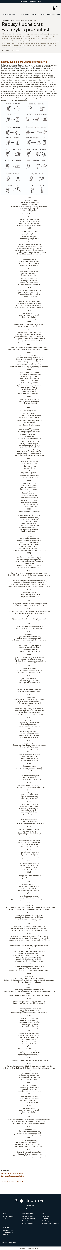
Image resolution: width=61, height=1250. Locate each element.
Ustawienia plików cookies (50, 1223)
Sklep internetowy (28, 1248)
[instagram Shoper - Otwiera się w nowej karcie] (31, 1209)
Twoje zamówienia (8, 1230)
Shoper (13, 1242)
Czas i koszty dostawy (28, 1218)
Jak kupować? (46, 1216)
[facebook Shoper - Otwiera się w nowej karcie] (27, 1209)
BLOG (12, 20)
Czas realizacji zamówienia (29, 1221)
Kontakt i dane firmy (8, 1216)
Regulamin (45, 1218)
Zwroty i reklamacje (28, 1223)
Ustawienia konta (8, 1232)
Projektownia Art (30, 1200)
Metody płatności (27, 1216)
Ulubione (5, 1234)
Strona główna (5, 20)
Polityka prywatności (48, 1221)
